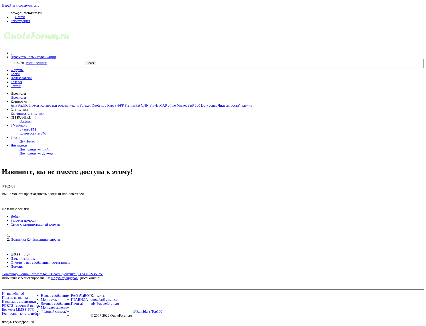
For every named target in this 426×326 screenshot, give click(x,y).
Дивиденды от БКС (34, 149)
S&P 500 (193, 105)
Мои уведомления (54, 307)
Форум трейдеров (64, 278)
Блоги (15, 74)
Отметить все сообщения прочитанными (42, 262)
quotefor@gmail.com (105, 299)
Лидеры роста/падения (235, 105)
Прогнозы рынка (15, 297)
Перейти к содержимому (20, 5)
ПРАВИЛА (79, 299)
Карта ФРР (115, 105)
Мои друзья (49, 299)
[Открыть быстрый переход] (11, 53)
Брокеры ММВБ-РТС (18, 309)
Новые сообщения (55, 295)
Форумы (17, 70)
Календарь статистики (28, 113)
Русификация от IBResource (81, 274)
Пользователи (21, 78)
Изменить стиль (23, 258)
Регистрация (20, 21)
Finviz (154, 105)
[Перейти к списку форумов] (36, 45)
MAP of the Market (173, 105)
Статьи (16, 86)
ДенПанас (27, 141)
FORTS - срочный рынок (21, 305)
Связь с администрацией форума (35, 224)
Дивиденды (19, 145)
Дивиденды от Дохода (36, 153)
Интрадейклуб (13, 293)
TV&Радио (19, 125)
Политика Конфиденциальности (35, 239)
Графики (26, 121)
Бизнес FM (28, 129)
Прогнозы (18, 97)
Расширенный (36, 63)
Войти (20, 17)
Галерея (16, 82)
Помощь (17, 266)
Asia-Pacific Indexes (25, 105)
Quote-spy (99, 105)
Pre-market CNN (137, 105)
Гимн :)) (77, 303)
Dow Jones (209, 105)
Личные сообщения (56, 303)
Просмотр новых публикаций (33, 57)
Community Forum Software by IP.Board (31, 274)
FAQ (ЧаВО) (80, 295)
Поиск (19, 63)
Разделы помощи (23, 220)
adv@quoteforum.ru (105, 303)
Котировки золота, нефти (59, 105)
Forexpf (85, 105)
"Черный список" (54, 311)
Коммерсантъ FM (33, 133)
